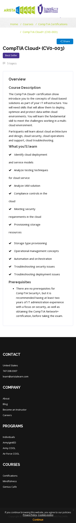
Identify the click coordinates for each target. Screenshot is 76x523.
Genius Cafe (10, 486)
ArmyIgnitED (9, 442)
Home (14, 24)
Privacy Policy (30, 515)
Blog (5, 404)
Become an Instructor (15, 409)
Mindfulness (10, 481)
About (6, 398)
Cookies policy (45, 515)
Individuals (9, 437)
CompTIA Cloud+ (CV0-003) (40, 32)
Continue (38, 519)
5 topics (11, 63)
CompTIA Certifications (53, 24)
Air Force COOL (11, 453)
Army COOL (9, 448)
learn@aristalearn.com (15, 376)
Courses (28, 24)
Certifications (10, 475)
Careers (7, 415)
